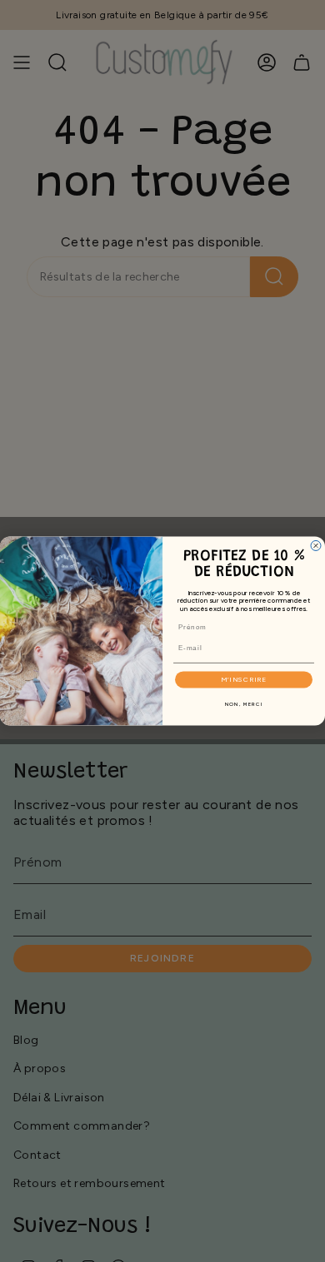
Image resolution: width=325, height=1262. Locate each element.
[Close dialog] (316, 546)
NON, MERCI (244, 705)
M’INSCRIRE (244, 679)
